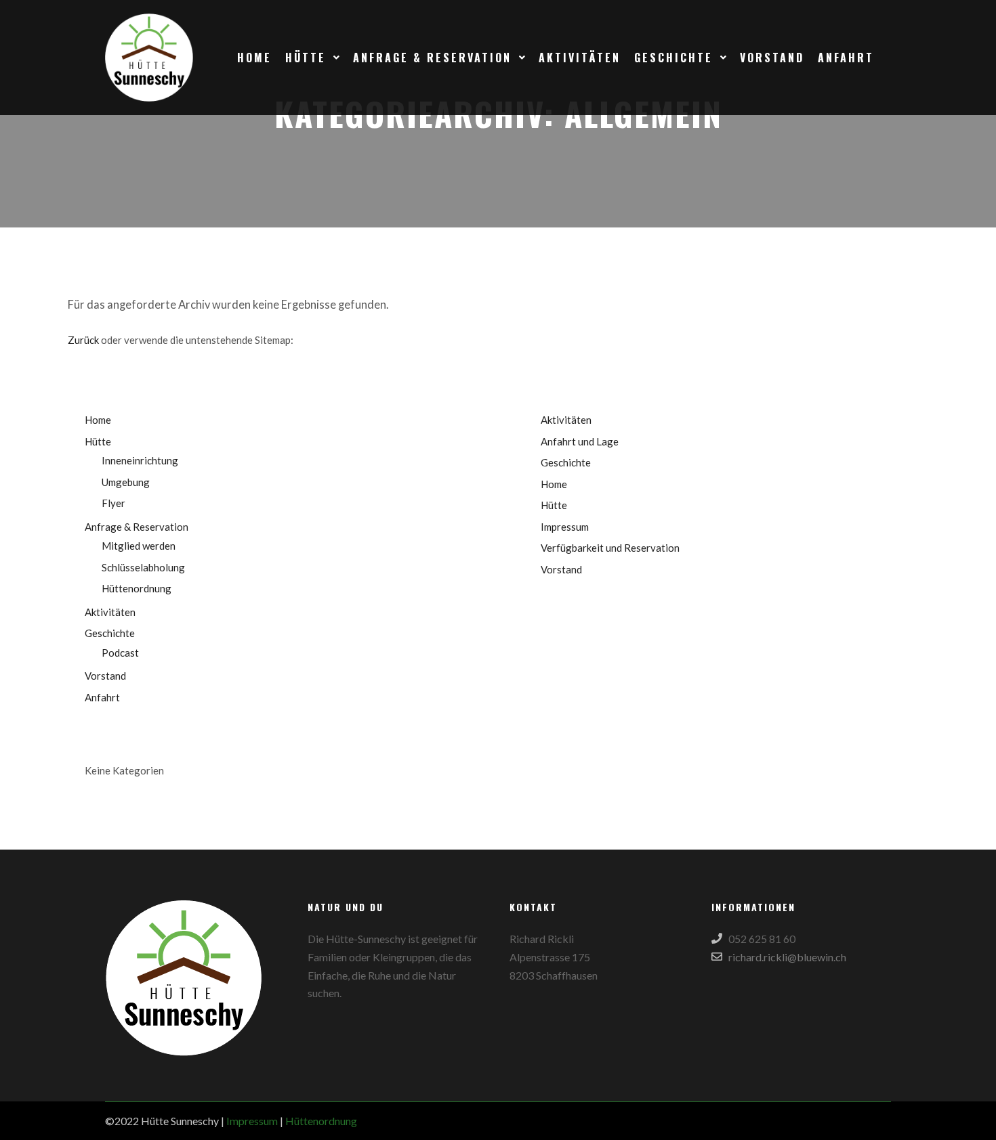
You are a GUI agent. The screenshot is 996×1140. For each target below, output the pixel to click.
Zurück (83, 340)
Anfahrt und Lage (580, 441)
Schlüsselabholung (143, 567)
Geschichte (110, 633)
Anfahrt (102, 697)
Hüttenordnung (136, 588)
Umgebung (126, 482)
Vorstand (105, 676)
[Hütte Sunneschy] (149, 57)
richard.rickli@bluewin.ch (787, 956)
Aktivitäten (110, 612)
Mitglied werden (138, 546)
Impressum (565, 527)
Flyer (113, 503)
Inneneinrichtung (140, 460)
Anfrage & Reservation (136, 527)
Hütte (98, 441)
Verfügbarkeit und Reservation (610, 548)
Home (98, 420)
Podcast (120, 652)
